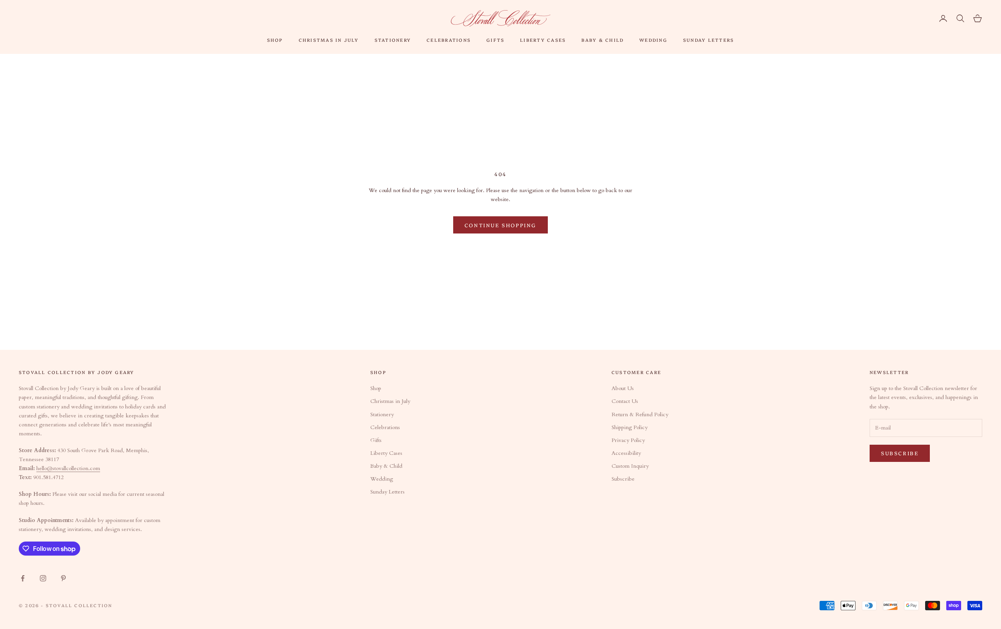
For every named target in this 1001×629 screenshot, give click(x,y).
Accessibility (626, 453)
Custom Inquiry (630, 466)
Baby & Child (602, 40)
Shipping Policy (630, 427)
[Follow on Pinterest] (63, 578)
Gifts (495, 40)
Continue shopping (500, 224)
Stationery (393, 40)
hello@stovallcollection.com (68, 468)
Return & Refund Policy (640, 414)
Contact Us (625, 401)
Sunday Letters (708, 40)
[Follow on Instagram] (43, 578)
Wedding (653, 40)
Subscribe (623, 479)
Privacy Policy (628, 440)
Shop (275, 40)
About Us (623, 388)
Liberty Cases (543, 40)
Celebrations (449, 40)
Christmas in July (329, 40)
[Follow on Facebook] (23, 578)
